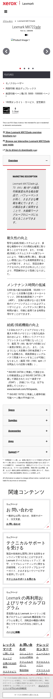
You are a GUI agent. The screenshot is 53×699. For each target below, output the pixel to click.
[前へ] (6, 51)
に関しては (8, 653)
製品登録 (24, 670)
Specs (11, 410)
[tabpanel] (26, 285)
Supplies (12, 420)
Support (12, 452)
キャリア (7, 658)
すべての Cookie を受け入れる (26, 695)
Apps (11, 441)
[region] (26, 687)
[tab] (20, 68)
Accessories (14, 430)
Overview (13, 160)
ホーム (37, 4)
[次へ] (46, 51)
